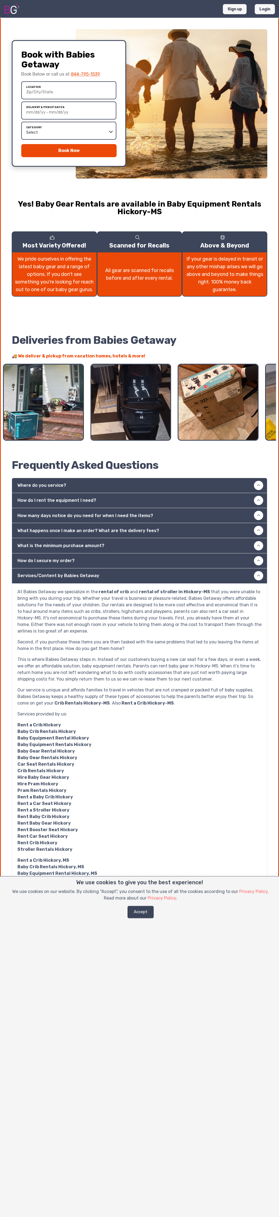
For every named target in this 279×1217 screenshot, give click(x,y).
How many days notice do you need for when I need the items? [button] (85, 515)
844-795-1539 (85, 74)
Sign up (235, 9)
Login (264, 9)
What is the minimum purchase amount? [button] (60, 545)
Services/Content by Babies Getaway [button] (58, 575)
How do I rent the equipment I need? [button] (56, 500)
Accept (140, 911)
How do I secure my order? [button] (46, 560)
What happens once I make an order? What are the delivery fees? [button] (88, 530)
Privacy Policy (253, 891)
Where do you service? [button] (41, 485)
